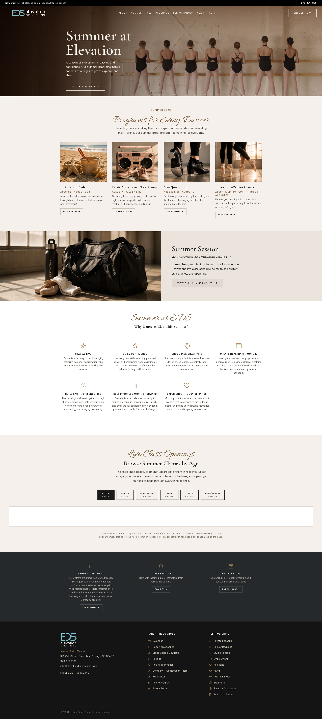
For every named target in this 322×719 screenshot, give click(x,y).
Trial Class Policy (223, 694)
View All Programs (85, 86)
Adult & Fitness (222, 676)
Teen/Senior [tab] (212, 495)
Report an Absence (163, 646)
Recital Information (163, 664)
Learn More (71, 211)
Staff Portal (220, 682)
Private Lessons (223, 640)
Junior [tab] (189, 495)
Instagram (83, 673)
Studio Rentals (222, 652)
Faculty (161, 589)
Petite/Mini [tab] (147, 495)
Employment (221, 658)
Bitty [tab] (106, 495)
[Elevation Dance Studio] (28, 13)
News (200, 13)
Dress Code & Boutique (166, 652)
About (123, 13)
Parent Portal (160, 688)
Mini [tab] (169, 495)
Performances (183, 13)
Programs (162, 13)
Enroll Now (302, 13)
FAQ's (211, 13)
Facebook (66, 673)
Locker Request (223, 646)
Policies (157, 658)
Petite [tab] (125, 495)
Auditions (219, 664)
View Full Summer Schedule (197, 283)
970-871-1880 (309, 3)
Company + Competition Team (170, 670)
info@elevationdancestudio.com (78, 666)
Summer (136, 13)
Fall (149, 13)
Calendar (158, 640)
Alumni (217, 670)
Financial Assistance (225, 688)
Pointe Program (161, 682)
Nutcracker (159, 676)
